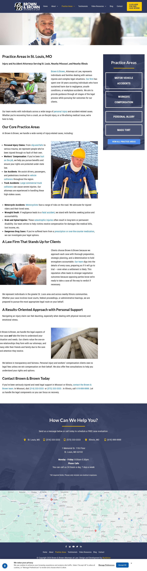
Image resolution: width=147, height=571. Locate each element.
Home (45, 552)
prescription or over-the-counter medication (74, 231)
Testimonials (72, 552)
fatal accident (48, 212)
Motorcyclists (32, 204)
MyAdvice (106, 558)
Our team (79, 261)
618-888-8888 (82, 388)
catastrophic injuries (43, 220)
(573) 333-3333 (54, 388)
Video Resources (85, 552)
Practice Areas (60, 552)
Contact (101, 552)
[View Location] (26, 440)
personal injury (60, 111)
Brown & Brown (58, 71)
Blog (95, 552)
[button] (57, 6)
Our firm (89, 79)
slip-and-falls (37, 145)
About (51, 552)
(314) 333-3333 (37, 388)
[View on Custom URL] (73, 516)
